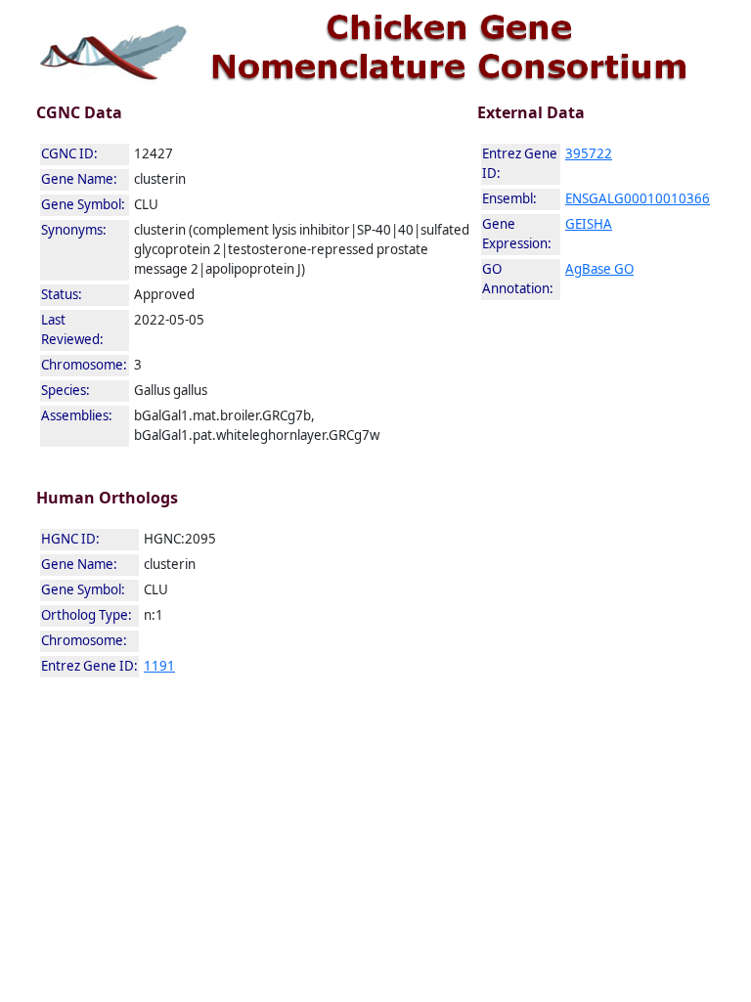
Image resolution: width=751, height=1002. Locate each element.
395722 (588, 153)
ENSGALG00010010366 (637, 198)
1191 (159, 666)
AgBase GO (599, 269)
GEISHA (588, 224)
